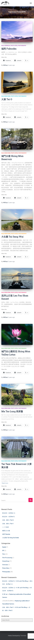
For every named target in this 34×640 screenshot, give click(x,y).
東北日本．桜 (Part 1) (8, 516)
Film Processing (7, 557)
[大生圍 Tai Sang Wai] (17, 219)
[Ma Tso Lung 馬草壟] (17, 394)
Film (2, 45)
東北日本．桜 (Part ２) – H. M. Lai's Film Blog (15, 587)
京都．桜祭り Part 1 (8, 523)
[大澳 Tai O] (17, 82)
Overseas (7, 45)
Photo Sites (14, 45)
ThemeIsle (23, 635)
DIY (3, 550)
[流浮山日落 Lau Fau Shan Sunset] (17, 278)
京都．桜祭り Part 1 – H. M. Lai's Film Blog (14, 607)
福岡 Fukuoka (8, 48)
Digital (4, 547)
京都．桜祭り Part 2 (8, 520)
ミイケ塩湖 (5, 527)
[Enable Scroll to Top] (30, 636)
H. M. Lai (4, 594)
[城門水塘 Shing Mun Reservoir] (17, 139)
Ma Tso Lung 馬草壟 (12, 411)
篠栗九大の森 (6, 530)
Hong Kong (7, 96)
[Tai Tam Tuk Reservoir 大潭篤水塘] (17, 447)
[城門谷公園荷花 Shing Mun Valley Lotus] (17, 334)
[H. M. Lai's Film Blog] (5, 3)
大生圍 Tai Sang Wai (12, 236)
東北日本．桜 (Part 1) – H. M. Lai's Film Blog (15, 581)
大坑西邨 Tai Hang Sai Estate (10, 537)
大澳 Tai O (6, 99)
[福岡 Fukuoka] (17, 31)
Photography (22, 45)
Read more (5, 483)
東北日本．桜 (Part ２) (8, 513)
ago (11, 65)
